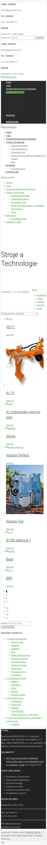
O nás (8, 136)
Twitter (40, 298)
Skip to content (7, 177)
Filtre (13, 652)
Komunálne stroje (18, 152)
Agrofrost (15, 724)
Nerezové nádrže (18, 662)
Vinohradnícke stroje (19, 149)
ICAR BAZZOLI (17, 711)
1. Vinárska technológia (16, 639)
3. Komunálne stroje (15, 698)
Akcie (13, 162)
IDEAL (13, 688)
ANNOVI (14, 682)
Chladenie (15, 649)
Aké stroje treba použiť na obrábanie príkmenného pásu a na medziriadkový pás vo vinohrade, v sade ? (25, 761)
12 (7, 614)
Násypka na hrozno (19, 658)
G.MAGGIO (16, 685)
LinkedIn (40, 302)
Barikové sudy (17, 642)
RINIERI (14, 691)
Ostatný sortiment (19, 665)
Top (2, 842)
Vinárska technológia (19, 146)
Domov (9, 132)
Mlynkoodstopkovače (20, 655)
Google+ (40, 305)
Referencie (10, 165)
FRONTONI (16, 705)
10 (7, 608)
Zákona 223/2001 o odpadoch (24, 714)
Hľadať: (4, 623)
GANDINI (15, 708)
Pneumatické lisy (18, 672)
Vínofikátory (16, 675)
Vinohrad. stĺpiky (18, 695)
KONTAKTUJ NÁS (12, 172)
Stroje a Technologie (15, 142)
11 (7, 611)
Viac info (10, 335)
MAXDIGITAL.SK (33, 832)
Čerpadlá (15, 645)
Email (39, 308)
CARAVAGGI (16, 701)
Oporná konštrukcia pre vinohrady (21, 139)
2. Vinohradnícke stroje (16, 678)
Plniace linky (16, 668)
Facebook (41, 295)
